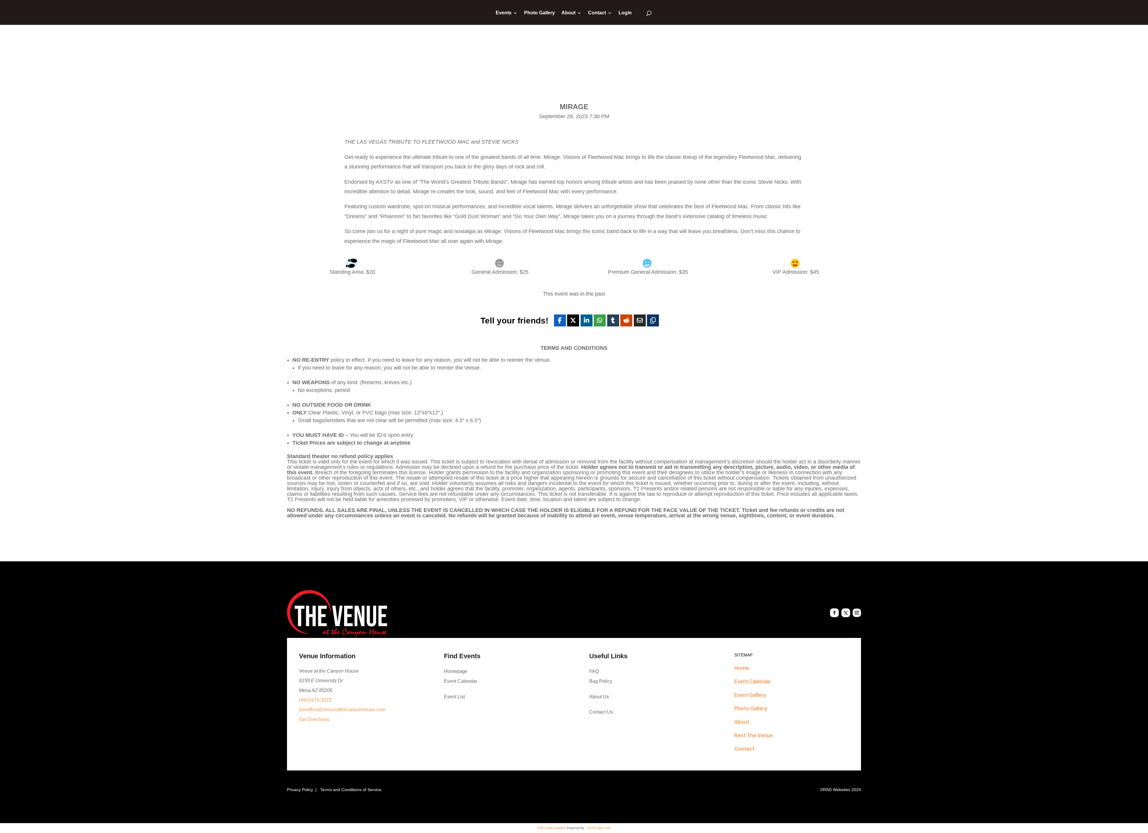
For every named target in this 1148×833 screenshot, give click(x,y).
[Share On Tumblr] (613, 320)
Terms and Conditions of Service (350, 789)
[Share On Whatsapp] (600, 320)
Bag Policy (600, 681)
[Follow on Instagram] (857, 613)
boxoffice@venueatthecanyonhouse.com (342, 709)
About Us (599, 696)
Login (625, 13)
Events (504, 13)
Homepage (456, 671)
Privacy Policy (300, 789)
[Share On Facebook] (560, 320)
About (568, 13)
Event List (454, 696)
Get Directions (314, 719)
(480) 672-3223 (315, 700)
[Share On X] (573, 320)
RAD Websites (836, 789)
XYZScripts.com (599, 828)
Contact (597, 13)
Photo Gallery (539, 13)
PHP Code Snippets (551, 828)
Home (741, 668)
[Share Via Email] (640, 320)
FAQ (594, 671)
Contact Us (601, 712)
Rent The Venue (753, 735)
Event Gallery (750, 695)
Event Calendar (460, 681)
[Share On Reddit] (626, 320)
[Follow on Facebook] (834, 612)
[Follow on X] (845, 612)
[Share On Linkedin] (587, 320)
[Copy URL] (653, 320)
